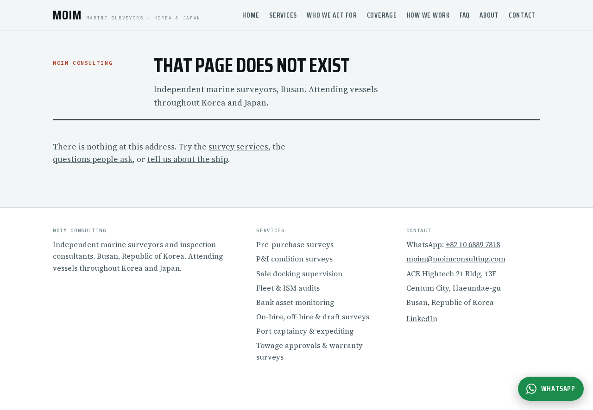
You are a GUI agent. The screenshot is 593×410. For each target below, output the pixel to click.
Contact (522, 15)
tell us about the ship (187, 159)
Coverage (382, 15)
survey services (238, 146)
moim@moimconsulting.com (455, 259)
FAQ (465, 15)
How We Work (428, 15)
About (489, 15)
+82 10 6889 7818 (473, 244)
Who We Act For (332, 15)
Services (283, 15)
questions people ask (92, 159)
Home (250, 15)
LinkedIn (421, 318)
